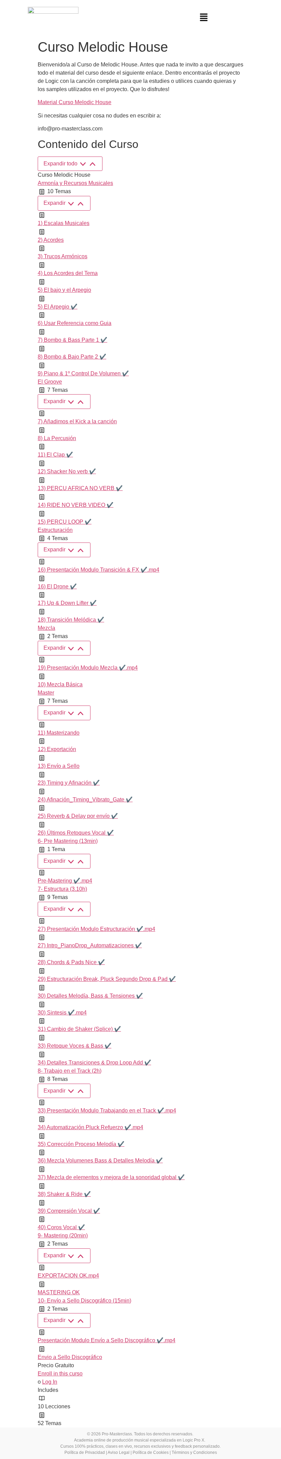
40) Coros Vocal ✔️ (61, 1227)
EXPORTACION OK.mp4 (68, 1276)
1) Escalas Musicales (63, 223)
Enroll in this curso (60, 1373)
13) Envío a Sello (59, 766)
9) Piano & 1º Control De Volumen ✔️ (83, 373)
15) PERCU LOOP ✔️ (64, 522)
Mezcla (46, 628)
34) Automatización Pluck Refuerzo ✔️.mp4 (90, 1127)
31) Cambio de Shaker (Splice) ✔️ (79, 1029)
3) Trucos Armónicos (62, 256)
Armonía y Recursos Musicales (75, 183)
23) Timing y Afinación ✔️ (69, 783)
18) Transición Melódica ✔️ (71, 620)
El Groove (50, 382)
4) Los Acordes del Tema (68, 273)
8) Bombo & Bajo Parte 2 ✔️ (72, 357)
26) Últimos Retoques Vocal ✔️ (76, 833)
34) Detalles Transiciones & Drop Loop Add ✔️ (94, 1062)
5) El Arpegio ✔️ (57, 307)
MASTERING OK (59, 1292)
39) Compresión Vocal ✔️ (69, 1211)
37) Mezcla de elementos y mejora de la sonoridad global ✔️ (111, 1177)
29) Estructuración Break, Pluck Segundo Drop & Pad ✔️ (107, 979)
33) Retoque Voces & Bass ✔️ (74, 1046)
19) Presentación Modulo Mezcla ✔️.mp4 (88, 668)
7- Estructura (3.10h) (62, 889)
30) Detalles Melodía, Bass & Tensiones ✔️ (90, 996)
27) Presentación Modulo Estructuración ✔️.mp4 (96, 929)
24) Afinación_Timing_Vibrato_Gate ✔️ (85, 799)
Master (46, 693)
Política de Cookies (151, 1452)
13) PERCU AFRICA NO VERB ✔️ (80, 488)
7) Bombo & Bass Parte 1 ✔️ (72, 340)
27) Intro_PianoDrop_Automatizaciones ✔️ (90, 945)
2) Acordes (51, 240)
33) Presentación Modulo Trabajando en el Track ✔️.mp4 (107, 1110)
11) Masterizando (59, 733)
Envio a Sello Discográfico (70, 1357)
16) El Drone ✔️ (57, 586)
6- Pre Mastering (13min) (68, 841)
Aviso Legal (119, 1452)
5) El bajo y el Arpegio (64, 290)
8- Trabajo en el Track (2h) (69, 1071)
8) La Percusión (57, 438)
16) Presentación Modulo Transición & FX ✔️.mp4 (98, 570)
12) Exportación (57, 749)
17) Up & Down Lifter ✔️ (67, 603)
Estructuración (55, 530)
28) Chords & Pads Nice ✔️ (71, 962)
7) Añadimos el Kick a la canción (77, 421)
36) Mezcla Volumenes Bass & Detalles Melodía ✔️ (100, 1160)
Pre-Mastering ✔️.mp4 (65, 881)
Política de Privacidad (84, 1452)
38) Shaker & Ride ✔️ (64, 1194)
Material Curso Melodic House (74, 102)
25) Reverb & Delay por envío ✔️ (78, 816)
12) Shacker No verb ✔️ (67, 471)
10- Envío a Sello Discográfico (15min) (84, 1301)
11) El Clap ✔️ (55, 455)
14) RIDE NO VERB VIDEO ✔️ (75, 505)
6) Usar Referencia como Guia (74, 323)
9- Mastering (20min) (63, 1235)
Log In (49, 1382)
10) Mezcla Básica (60, 684)
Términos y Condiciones (194, 1452)
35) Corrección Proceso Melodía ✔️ (81, 1144)
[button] (204, 17)
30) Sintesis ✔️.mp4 (62, 1012)
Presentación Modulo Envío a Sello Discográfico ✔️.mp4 (106, 1340)
